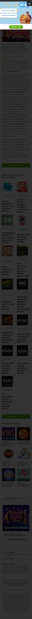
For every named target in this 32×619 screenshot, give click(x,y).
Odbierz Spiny (16, 27)
